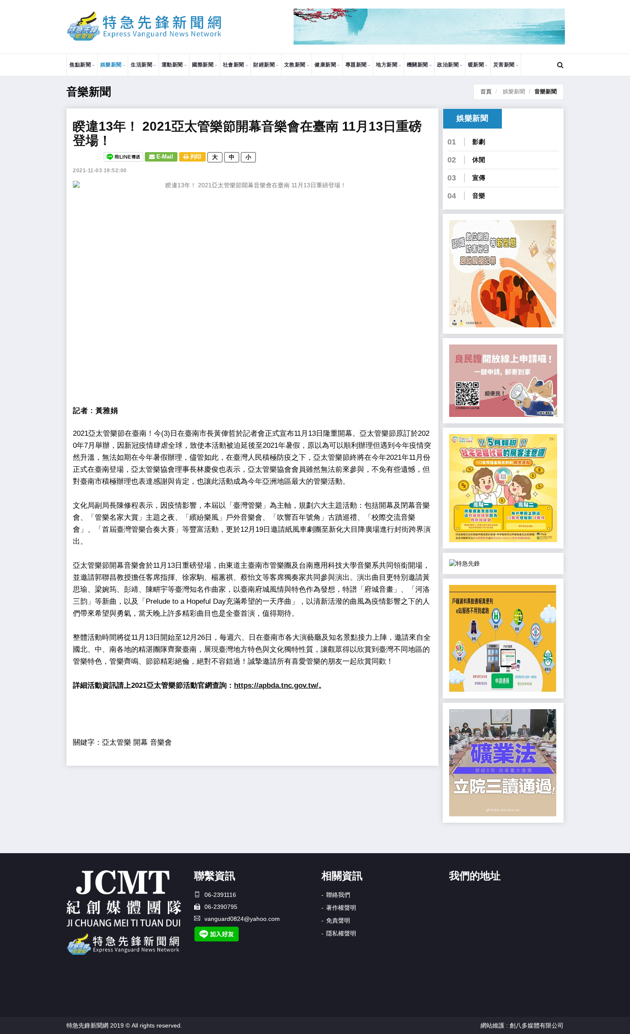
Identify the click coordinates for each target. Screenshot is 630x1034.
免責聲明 (338, 920)
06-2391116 (220, 894)
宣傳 (478, 177)
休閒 (478, 159)
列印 (195, 156)
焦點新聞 (80, 64)
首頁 (486, 91)
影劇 (478, 141)
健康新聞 (325, 64)
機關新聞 (417, 64)
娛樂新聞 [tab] (472, 118)
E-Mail (164, 156)
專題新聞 (356, 64)
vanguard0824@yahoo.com (242, 918)
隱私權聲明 (341, 933)
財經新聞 (264, 64)
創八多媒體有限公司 (537, 1025)
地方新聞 (386, 64)
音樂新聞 (545, 91)
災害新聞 (504, 64)
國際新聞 (202, 64)
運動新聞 (172, 64)
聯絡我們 (338, 894)
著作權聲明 (341, 907)
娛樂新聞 (111, 64)
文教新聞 (295, 64)
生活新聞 (141, 64)
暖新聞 (476, 64)
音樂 (478, 195)
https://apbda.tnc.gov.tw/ (276, 685)
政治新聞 (448, 64)
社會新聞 (233, 64)
